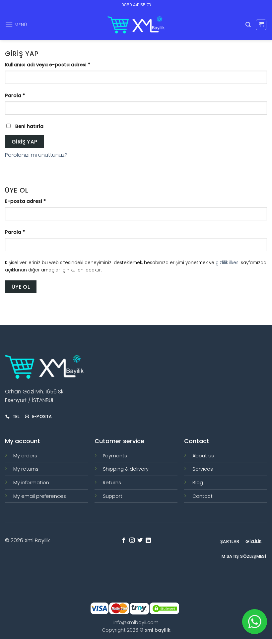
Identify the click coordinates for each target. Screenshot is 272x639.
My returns (25, 469)
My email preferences (39, 496)
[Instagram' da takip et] (132, 541)
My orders (25, 455)
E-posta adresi (34, 201)
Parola (23, 95)
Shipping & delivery (126, 469)
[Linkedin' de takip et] (148, 541)
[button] (16, 25)
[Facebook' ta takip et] (123, 541)
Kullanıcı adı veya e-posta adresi (56, 64)
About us (203, 455)
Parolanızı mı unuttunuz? (36, 155)
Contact (202, 496)
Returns (112, 482)
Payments (115, 455)
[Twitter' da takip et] (140, 541)
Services (202, 469)
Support (112, 496)
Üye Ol (21, 286)
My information (31, 482)
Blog (197, 482)
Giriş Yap (24, 141)
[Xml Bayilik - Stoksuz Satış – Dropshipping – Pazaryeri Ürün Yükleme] (136, 24)
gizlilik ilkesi (227, 263)
